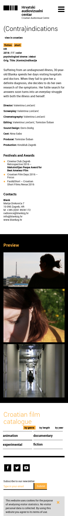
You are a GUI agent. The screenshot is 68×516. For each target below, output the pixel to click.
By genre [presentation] (29, 427)
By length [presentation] (44, 427)
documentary (43, 435)
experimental (12, 444)
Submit (41, 486)
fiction (8, 45)
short (17, 45)
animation (10, 435)
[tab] (29, 428)
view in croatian (14, 37)
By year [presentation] (59, 427)
